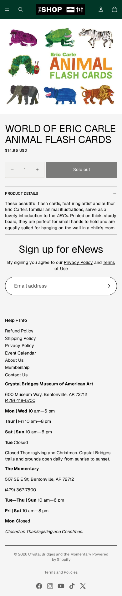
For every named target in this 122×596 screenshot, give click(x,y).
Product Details (21, 193)
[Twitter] (83, 586)
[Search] (21, 9)
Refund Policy (19, 331)
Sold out (81, 169)
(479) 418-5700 (20, 400)
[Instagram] (50, 586)
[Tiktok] (72, 586)
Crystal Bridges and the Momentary (59, 554)
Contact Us (16, 375)
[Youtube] (61, 586)
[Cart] (114, 9)
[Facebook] (39, 586)
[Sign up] (107, 286)
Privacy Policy (78, 262)
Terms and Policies (61, 572)
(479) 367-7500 (20, 490)
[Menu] (7, 9)
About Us (14, 360)
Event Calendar (20, 353)
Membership (17, 367)
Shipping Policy (20, 338)
